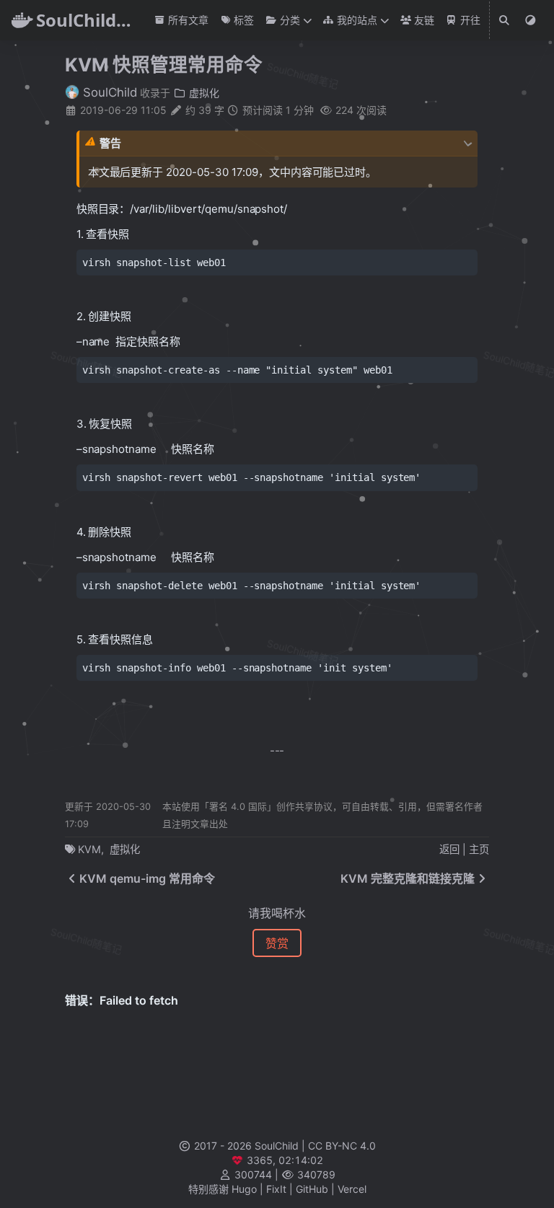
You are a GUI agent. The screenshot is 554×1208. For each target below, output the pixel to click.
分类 (288, 20)
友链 (422, 20)
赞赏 (277, 943)
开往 (468, 20)
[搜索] (504, 20)
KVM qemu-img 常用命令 (147, 878)
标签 (242, 20)
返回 (449, 849)
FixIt (276, 1189)
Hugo (244, 1189)
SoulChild (108, 92)
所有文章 (186, 20)
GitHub (312, 1189)
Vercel (352, 1189)
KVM (89, 849)
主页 (479, 849)
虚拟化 (202, 93)
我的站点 (355, 20)
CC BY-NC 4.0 (342, 1145)
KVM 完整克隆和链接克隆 (407, 878)
